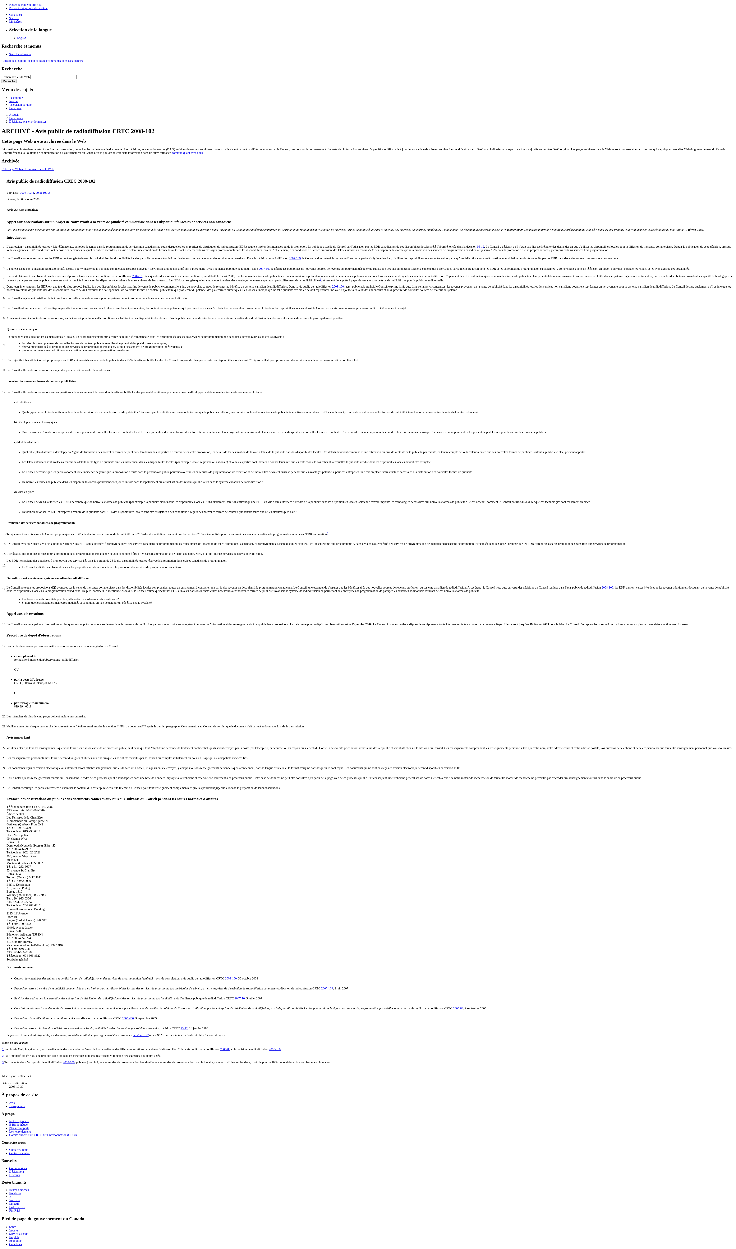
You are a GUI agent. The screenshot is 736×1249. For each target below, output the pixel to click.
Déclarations (16, 1171)
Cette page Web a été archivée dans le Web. (28, 169)
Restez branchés (19, 1189)
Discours (14, 1175)
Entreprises (16, 118)
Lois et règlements (20, 1131)
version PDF (141, 1035)
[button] (20, 54)
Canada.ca (15, 14)
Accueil (14, 114)
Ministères (15, 21)
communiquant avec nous (187, 152)
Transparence (17, 1106)
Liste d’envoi (17, 1207)
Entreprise (15, 108)
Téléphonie (16, 97)
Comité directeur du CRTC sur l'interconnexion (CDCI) (43, 1135)
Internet (13, 101)
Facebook (15, 1193)
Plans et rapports (19, 1128)
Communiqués (18, 1168)
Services (14, 18)
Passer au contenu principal (25, 4)
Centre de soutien (19, 1153)
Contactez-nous (18, 1149)
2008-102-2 (43, 192)
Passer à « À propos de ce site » (28, 8)
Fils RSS (14, 1210)
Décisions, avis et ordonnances (27, 121)
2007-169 (295, 258)
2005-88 (457, 1008)
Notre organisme (19, 1121)
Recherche (9, 81)
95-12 (480, 246)
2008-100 (338, 286)
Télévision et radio (20, 104)
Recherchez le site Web (16, 77)
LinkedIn (14, 1203)
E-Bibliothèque (18, 1124)
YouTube (14, 1200)
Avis (12, 1102)
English (21, 38)
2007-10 (264, 268)
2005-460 (128, 1018)
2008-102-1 (27, 192)
